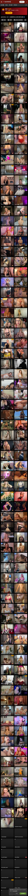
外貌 (4, 19)
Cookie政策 (15, 891)
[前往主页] (8, 1)
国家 (11, 19)
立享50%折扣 (8, 12)
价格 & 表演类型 (19, 19)
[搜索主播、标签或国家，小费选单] (26, 5)
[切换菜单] (1, 2)
